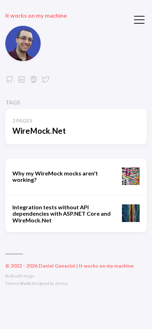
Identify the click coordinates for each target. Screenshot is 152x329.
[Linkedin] (21, 81)
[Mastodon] (33, 81)
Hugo (29, 276)
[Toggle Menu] (139, 19)
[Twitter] (45, 81)
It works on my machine (36, 15)
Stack (25, 283)
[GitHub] (9, 81)
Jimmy (61, 283)
